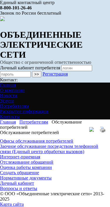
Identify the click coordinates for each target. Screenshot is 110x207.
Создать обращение (19, 172)
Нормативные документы (26, 177)
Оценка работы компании (26, 167)
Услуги (7, 100)
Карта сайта (12, 204)
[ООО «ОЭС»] (2, 18)
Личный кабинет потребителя (30, 67)
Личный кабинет (17, 183)
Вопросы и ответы (18, 188)
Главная (8, 85)
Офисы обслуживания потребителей (36, 140)
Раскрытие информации (24, 111)
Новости (8, 95)
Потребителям (14, 106)
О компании (12, 90)
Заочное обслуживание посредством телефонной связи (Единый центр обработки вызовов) (49, 149)
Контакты (10, 116)
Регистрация (55, 73)
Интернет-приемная (20, 156)
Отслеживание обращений (26, 162)
